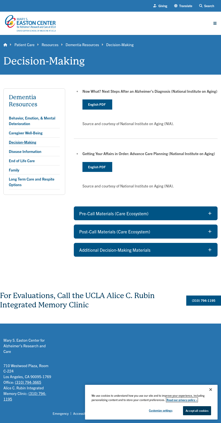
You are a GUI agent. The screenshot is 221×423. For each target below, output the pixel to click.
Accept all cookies (197, 410)
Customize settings (160, 410)
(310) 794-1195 (203, 300)
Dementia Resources (82, 44)
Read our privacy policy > (182, 400)
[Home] (5, 44)
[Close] (210, 389)
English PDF (97, 104)
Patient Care (24, 44)
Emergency (61, 413)
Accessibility (82, 413)
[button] (183, 6)
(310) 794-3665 (28, 382)
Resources (50, 44)
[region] (151, 402)
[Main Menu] (215, 23)
